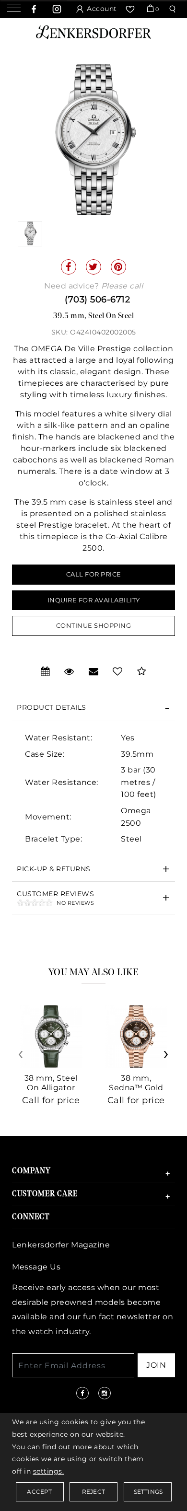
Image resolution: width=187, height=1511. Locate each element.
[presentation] (21, 1057)
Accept (39, 1491)
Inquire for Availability (93, 600)
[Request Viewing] (69, 671)
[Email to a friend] (94, 671)
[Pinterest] (118, 267)
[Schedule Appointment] (45, 671)
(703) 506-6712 (97, 299)
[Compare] (142, 671)
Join (156, 1365)
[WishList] (131, 9)
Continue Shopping (93, 625)
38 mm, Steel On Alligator (51, 1082)
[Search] (174, 9)
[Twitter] (93, 267)
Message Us (36, 1266)
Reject (93, 1491)
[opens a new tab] (34, 9)
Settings (148, 1491)
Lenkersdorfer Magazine (61, 1244)
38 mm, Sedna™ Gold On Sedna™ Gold (136, 1092)
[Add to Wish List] (118, 671)
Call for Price (93, 574)
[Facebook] (68, 267)
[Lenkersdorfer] (93, 31)
